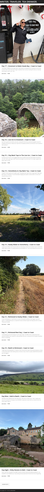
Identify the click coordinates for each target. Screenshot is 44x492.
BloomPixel (13, 490)
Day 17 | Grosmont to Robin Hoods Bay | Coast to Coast (21, 66)
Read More (4, 73)
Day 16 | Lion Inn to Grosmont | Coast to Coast (18, 140)
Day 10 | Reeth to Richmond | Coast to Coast (18, 348)
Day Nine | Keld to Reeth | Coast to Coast (16, 396)
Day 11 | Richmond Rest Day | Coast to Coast (18, 332)
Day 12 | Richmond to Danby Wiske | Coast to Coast (20, 317)
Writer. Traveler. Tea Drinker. (18, 1)
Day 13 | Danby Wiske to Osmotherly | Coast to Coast (21, 245)
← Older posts (4, 484)
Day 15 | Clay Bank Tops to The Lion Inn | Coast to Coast (22, 155)
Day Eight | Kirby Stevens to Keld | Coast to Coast (19, 470)
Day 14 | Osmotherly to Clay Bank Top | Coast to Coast (21, 171)
